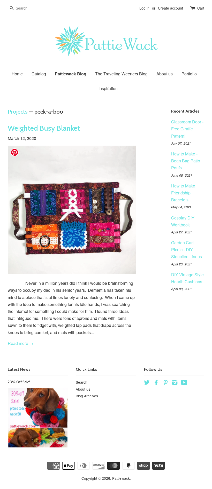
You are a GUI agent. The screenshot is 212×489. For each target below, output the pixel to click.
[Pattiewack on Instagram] (175, 383)
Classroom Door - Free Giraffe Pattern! (187, 129)
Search (81, 382)
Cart (200, 8)
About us (164, 74)
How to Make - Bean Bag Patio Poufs (185, 161)
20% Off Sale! (19, 382)
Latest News (19, 369)
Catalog (39, 74)
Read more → (20, 343)
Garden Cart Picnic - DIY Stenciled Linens (186, 249)
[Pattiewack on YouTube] (184, 383)
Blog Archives (87, 395)
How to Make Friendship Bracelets (183, 193)
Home (17, 74)
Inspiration (108, 88)
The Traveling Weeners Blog (121, 74)
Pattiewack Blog (70, 74)
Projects (18, 111)
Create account (170, 8)
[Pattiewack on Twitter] (147, 383)
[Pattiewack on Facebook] (156, 383)
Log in (144, 8)
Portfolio (189, 74)
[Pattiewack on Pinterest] (165, 383)
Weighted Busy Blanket (44, 128)
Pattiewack (121, 478)
